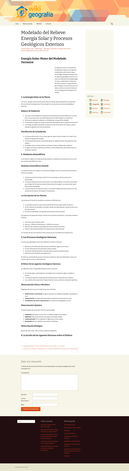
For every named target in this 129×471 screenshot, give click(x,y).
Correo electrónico (25, 399)
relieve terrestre (44, 50)
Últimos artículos (27, 24)
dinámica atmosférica (52, 48)
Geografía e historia (69, 433)
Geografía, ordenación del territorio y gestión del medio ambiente (72, 451)
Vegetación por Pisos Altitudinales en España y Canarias (43, 346)
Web (22, 405)
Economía (107, 112)
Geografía (96, 104)
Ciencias (95, 100)
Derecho (95, 112)
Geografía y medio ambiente (72, 441)
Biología (106, 100)
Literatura (107, 104)
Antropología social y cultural (72, 427)
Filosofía (106, 108)
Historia (95, 108)
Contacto (48, 24)
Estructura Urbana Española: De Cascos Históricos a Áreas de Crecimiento (50, 350)
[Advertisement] (38, 80)
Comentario (25, 373)
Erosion (68, 48)
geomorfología (25, 50)
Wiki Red (39, 24)
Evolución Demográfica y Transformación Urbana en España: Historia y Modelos (49, 436)
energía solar (62, 48)
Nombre (24, 394)
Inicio (17, 24)
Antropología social (69, 424)
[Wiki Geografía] (64, 11)
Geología (39, 48)
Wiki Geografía (21, 467)
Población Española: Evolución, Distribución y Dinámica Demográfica (49, 448)
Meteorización (34, 50)
